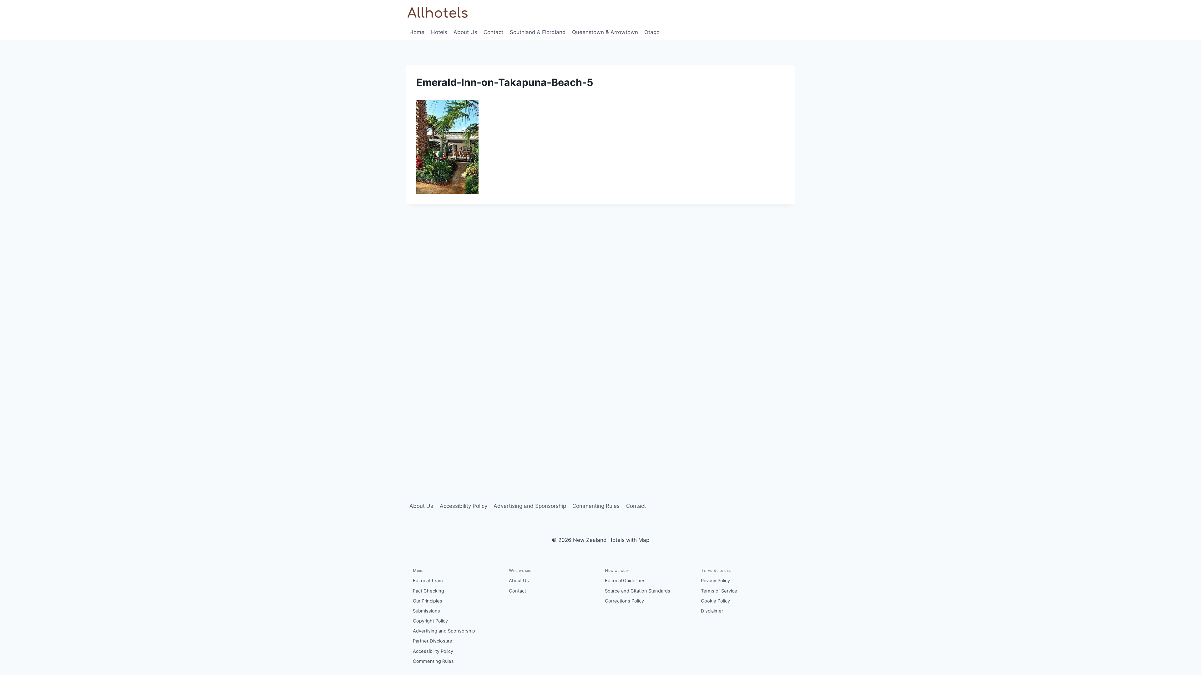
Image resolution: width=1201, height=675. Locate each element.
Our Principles (427, 601)
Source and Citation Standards (637, 591)
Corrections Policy (624, 601)
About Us (465, 32)
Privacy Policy (715, 580)
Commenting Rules (596, 506)
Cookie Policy (715, 601)
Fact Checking (428, 591)
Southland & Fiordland (538, 32)
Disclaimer (712, 611)
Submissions (426, 611)
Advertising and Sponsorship (530, 506)
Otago (652, 32)
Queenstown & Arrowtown (605, 32)
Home (416, 32)
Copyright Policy (430, 621)
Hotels (439, 32)
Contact (493, 32)
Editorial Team (428, 580)
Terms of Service (719, 591)
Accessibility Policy (463, 506)
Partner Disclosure (432, 641)
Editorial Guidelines (625, 580)
